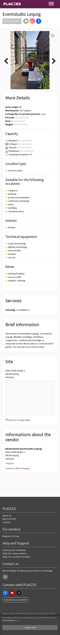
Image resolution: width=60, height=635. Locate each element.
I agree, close (30, 627)
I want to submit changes (17, 468)
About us (6, 515)
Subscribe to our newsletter (15, 600)
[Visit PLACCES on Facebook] (5, 593)
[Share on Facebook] (38, 21)
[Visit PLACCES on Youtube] (12, 593)
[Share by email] (26, 21)
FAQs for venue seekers (14, 553)
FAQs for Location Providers (16, 556)
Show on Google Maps (19, 420)
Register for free (11, 536)
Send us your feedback (14, 550)
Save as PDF (13, 21)
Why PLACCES (9, 518)
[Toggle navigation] (51, 3)
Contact (6, 522)
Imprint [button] (10, 463)
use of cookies (8, 620)
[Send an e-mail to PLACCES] (5, 577)
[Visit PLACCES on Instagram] (32, 21)
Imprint (27, 613)
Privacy (35, 613)
